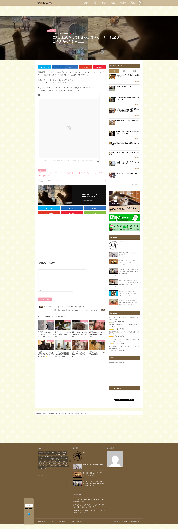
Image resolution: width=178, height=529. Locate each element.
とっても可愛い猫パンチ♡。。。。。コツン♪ (127, 87)
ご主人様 (47, 454)
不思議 (52, 459)
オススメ (113, 2)
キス (52, 456)
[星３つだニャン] (41, 181)
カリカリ (47, 456)
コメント (40, 268)
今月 (124, 71)
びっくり (76, 173)
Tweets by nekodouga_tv (116, 362)
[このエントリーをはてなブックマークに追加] (29, 513)
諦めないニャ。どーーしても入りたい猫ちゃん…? (127, 76)
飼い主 (40, 468)
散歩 (64, 461)
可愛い (95, 2)
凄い (62, 459)
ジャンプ (57, 456)
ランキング (86, 2)
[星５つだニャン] (43, 181)
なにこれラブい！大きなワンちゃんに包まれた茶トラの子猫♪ (127, 163)
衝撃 (52, 465)
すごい (52, 454)
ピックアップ (64, 456)
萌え (41, 175)
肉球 (40, 465)
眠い (67, 463)
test (123, 242)
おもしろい (104, 2)
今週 (113, 71)
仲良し (90, 173)
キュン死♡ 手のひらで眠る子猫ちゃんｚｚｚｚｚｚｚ (127, 98)
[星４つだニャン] (42, 181)
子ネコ (48, 461)
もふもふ (64, 454)
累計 (134, 71)
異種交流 (101, 173)
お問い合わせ (41, 521)
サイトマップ (52, 521)
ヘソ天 (40, 459)
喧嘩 (40, 461)
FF (41, 173)
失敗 (44, 461)
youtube (47, 452)
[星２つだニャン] (40, 181)
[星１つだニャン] (39, 181)
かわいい (41, 454)
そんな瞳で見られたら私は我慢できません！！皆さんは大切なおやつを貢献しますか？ (123, 272)
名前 (39, 290)
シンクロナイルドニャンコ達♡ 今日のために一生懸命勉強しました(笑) (127, 110)
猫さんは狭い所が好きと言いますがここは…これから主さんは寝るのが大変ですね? (123, 283)
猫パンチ (48, 463)
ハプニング (123, 2)
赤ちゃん (61, 465)
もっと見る (135, 185)
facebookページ (63, 521)
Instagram (47, 173)
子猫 (52, 461)
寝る (56, 461)
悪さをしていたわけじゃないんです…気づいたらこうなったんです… (128, 293)
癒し (59, 463)
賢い (56, 465)
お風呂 (64, 452)
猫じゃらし (41, 463)
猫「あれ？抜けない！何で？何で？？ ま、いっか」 (128, 262)
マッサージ (46, 459)
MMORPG (55, 173)
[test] (115, 459)
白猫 (63, 463)
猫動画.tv (125, 521)
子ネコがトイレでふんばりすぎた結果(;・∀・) (126, 174)
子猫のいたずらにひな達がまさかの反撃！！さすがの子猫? (124, 144)
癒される (133, 2)
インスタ (63, 173)
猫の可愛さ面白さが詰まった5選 (127, 254)
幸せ (60, 461)
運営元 (72, 521)
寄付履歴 (79, 521)
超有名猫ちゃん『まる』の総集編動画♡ (127, 120)
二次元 (83, 173)
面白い (47, 175)
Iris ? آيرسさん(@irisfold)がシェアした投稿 (57, 160)
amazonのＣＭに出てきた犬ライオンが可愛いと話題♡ (124, 153)
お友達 (69, 173)
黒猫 (45, 468)
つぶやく (29, 505)
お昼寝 (60, 452)
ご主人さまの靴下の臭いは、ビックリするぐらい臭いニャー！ (127, 132)
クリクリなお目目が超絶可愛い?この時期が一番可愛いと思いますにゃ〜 (127, 302)
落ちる (48, 465)
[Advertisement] (89, 11)
